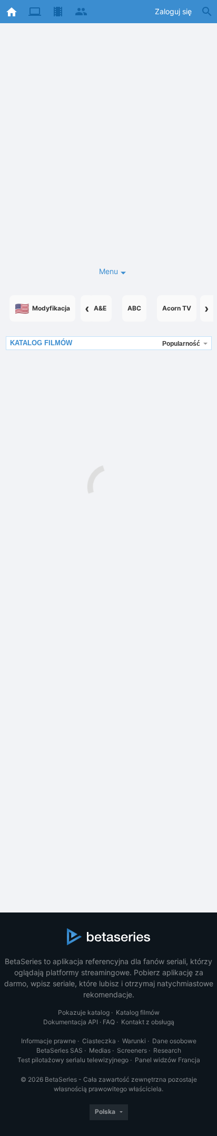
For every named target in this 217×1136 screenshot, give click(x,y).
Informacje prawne (48, 1041)
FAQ (109, 1022)
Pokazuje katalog (84, 1012)
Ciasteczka (99, 1041)
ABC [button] (134, 308)
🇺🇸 (42, 308)
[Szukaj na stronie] (207, 11)
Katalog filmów (138, 1012)
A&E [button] (100, 308)
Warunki (134, 1041)
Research (167, 1050)
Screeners (132, 1050)
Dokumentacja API (70, 1022)
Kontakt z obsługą (147, 1022)
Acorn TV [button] (176, 308)
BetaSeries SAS (59, 1050)
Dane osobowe (174, 1041)
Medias (100, 1050)
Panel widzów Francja (167, 1060)
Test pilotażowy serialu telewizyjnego (73, 1060)
